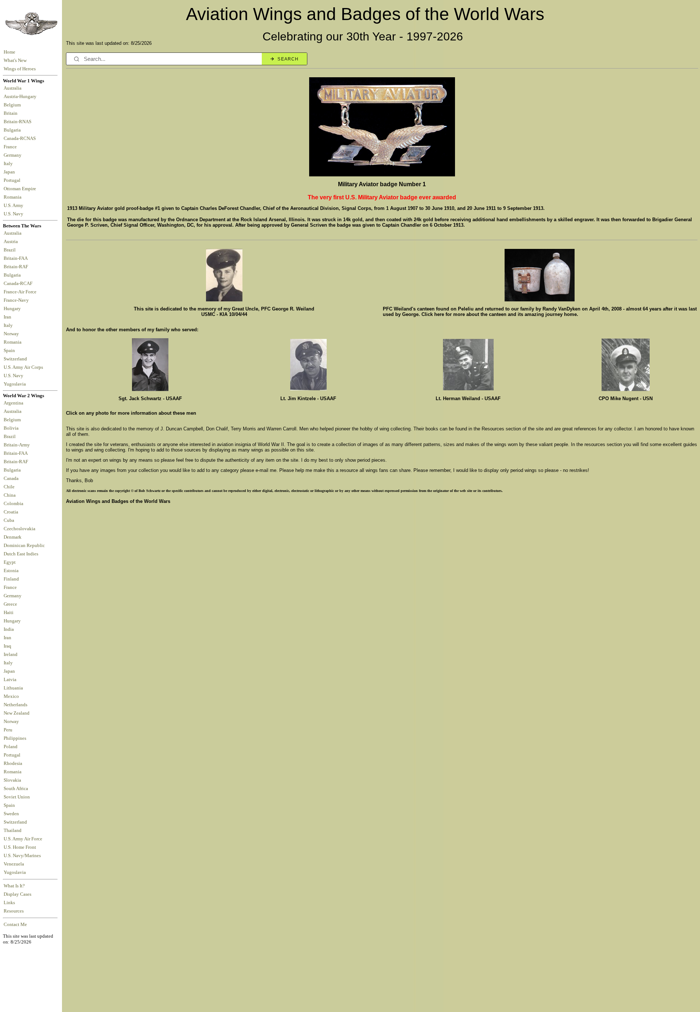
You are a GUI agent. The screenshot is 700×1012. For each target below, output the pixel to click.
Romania (14, 197)
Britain (12, 113)
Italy (9, 163)
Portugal (13, 180)
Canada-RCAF (19, 283)
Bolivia (11, 428)
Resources (14, 911)
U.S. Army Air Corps (24, 367)
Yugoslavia (15, 384)
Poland (11, 746)
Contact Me (15, 924)
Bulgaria (13, 130)
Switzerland (16, 359)
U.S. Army (14, 205)
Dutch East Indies (21, 553)
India (9, 629)
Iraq (7, 646)
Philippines (15, 738)
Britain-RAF (17, 266)
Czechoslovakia (19, 528)
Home (9, 52)
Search (288, 59)
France (11, 146)
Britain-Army (17, 445)
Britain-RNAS (19, 121)
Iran (8, 317)
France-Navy (17, 300)
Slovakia (12, 780)
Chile (9, 486)
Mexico (11, 696)
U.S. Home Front (20, 847)
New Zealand (17, 713)
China (10, 495)
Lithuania (13, 688)
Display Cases (17, 894)
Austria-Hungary (21, 96)
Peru (8, 729)
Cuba (9, 520)
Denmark (13, 537)
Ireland (11, 654)
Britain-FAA (17, 258)
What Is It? (14, 885)
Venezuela (14, 864)
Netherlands (15, 704)
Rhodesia (13, 763)
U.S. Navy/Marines (22, 855)
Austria (12, 241)
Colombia (13, 503)
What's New (15, 60)
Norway (12, 333)
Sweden (11, 813)
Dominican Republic (24, 545)
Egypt (10, 562)
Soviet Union (17, 797)
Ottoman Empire (21, 188)
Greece (10, 604)
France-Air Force (21, 291)
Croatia (11, 512)
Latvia (10, 679)
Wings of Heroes (20, 68)
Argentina (13, 403)
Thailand (13, 830)
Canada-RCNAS (21, 138)
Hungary (13, 308)
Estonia (11, 570)
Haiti (8, 612)
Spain (9, 350)
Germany (14, 155)
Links (9, 902)
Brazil (11, 250)
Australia (14, 88)
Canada (11, 478)
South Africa (16, 788)
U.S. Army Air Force (23, 838)
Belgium (13, 105)
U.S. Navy (14, 213)
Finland (11, 579)
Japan (10, 172)
